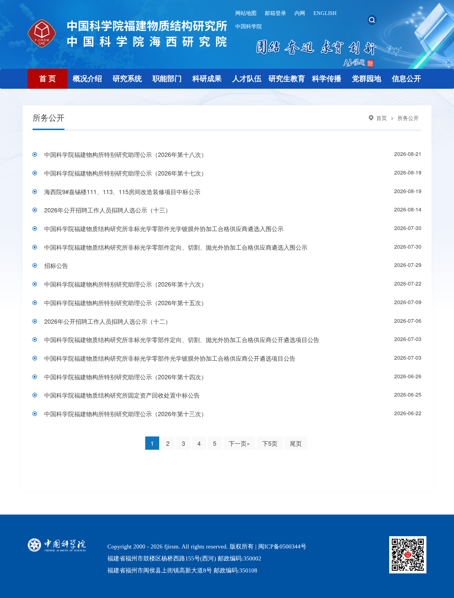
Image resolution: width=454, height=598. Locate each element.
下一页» (239, 443)
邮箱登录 (275, 13)
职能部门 (167, 78)
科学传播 (326, 78)
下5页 (270, 443)
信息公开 (406, 78)
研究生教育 (287, 78)
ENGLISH (325, 13)
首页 (381, 118)
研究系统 (127, 78)
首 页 (47, 78)
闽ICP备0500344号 (282, 546)
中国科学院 (248, 26)
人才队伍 (247, 78)
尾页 (296, 443)
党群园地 (366, 78)
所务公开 (408, 118)
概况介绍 (87, 78)
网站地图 (246, 13)
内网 (299, 13)
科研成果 (207, 78)
